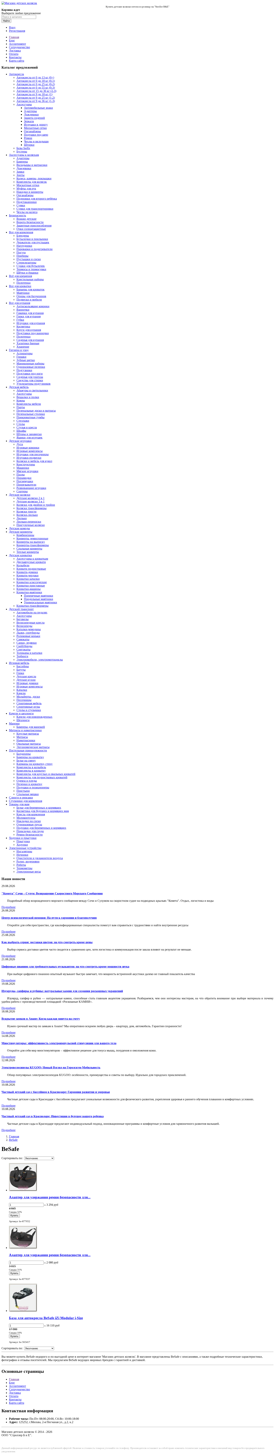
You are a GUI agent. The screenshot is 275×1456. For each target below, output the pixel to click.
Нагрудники (24, 245)
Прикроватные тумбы (30, 417)
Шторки (29, 144)
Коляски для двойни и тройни (35, 504)
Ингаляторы (24, 851)
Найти (6, 20)
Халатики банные (27, 343)
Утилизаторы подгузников (33, 383)
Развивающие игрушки (31, 488)
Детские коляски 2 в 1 (30, 498)
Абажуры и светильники (32, 390)
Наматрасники (25, 740)
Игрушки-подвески (28, 457)
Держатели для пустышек (32, 242)
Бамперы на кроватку (30, 757)
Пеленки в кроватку (29, 784)
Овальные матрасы (28, 743)
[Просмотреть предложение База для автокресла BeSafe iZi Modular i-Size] (23, 1310)
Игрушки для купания (30, 323)
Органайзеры (32, 131)
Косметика (23, 326)
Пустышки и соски (28, 259)
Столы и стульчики (28, 710)
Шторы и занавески (29, 434)
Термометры (24, 868)
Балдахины (23, 753)
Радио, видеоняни (27, 861)
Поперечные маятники (38, 595)
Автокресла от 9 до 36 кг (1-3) (35, 101)
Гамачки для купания (30, 313)
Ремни (28, 138)
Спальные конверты (29, 548)
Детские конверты (20, 531)
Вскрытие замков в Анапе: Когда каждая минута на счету (40, 1018)
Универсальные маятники (40, 602)
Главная (14, 37)
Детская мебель (19, 387)
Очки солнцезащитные (31, 228)
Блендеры (22, 235)
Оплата (13, 54)
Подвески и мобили (29, 299)
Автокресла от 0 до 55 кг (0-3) (35, 87)
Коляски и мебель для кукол (34, 461)
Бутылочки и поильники (32, 239)
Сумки (20, 205)
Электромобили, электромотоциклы (39, 659)
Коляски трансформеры (31, 508)
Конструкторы (25, 464)
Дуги (19, 444)
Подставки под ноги (29, 373)
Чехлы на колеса (26, 212)
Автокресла (16, 74)
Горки (20, 673)
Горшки (21, 356)
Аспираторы (24, 353)
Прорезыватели (26, 484)
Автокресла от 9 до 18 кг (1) (34, 94)
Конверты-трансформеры (32, 545)
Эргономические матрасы (33, 747)
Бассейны (22, 666)
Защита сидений (34, 117)
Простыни (23, 790)
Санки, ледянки (26, 642)
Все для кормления (21, 232)
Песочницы (23, 700)
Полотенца (23, 282)
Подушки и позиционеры (32, 787)
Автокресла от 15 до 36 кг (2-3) (36, 91)
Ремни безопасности (29, 834)
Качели (21, 693)
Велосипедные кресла (30, 622)
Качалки (21, 689)
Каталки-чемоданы (28, 629)
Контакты (15, 57)
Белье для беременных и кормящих (38, 807)
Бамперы (22, 161)
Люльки (21, 518)
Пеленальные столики (30, 414)
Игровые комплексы (29, 451)
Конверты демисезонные (32, 538)
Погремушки (24, 481)
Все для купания (19, 303)
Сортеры (22, 491)
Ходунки (22, 844)
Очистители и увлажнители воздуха (39, 858)
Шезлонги (23, 720)
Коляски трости (26, 511)
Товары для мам (19, 804)
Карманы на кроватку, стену (34, 763)
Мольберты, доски (28, 696)
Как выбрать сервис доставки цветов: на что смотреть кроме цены (47, 942)
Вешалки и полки (27, 397)
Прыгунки (23, 841)
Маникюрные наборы (30, 363)
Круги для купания (28, 329)
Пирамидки (23, 477)
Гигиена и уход (18, 350)
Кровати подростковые (31, 568)
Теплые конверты (27, 552)
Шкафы (21, 430)
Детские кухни (26, 679)
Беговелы (22, 619)
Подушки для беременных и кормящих (41, 827)
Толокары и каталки (29, 652)
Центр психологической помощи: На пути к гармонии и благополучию (49, 917)
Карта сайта (16, 60)
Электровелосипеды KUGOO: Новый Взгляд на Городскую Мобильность (50, 1067)
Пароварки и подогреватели (34, 249)
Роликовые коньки (28, 636)
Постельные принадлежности (28, 750)
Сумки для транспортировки (34, 208)
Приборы (22, 255)
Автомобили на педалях (31, 612)
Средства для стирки (29, 380)
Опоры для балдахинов (31, 296)
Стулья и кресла (26, 427)
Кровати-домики (27, 572)
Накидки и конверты (29, 191)
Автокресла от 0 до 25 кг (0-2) (35, 84)
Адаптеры (30, 111)
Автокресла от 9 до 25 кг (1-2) (35, 97)
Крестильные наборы (30, 279)
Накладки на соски (28, 821)
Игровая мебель (19, 663)
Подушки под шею (36, 134)
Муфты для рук (26, 188)
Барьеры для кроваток (30, 289)
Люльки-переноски (28, 521)
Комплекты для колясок (31, 181)
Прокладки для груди (30, 831)
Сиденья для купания (30, 340)
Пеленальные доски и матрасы (36, 410)
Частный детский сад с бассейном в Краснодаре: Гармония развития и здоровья (55, 1092)
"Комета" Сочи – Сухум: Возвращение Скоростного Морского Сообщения (52, 893)
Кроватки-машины (28, 589)
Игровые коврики (27, 447)
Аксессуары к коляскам (24, 154)
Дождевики (31, 114)
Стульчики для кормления (25, 800)
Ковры (20, 400)
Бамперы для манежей (30, 726)
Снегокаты (23, 649)
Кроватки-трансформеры (32, 605)
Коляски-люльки (27, 514)
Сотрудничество (19, 47)
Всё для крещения (20, 276)
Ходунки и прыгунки (22, 838)
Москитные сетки (35, 128)
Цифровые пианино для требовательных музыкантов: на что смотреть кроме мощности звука (65, 966)
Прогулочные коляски (30, 525)
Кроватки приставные (30, 585)
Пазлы (20, 474)
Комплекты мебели (28, 403)
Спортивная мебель (29, 703)
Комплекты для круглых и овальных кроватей (45, 774)
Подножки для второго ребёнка (36, 198)
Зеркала (29, 121)
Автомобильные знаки (38, 107)
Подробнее (8, 907)
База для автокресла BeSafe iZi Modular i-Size (46, 1318)
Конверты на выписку (30, 541)
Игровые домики (27, 683)
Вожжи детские (26, 218)
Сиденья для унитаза (29, 377)
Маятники (23, 292)
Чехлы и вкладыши (36, 141)
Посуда (21, 252)
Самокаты (22, 639)
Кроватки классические (31, 582)
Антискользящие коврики (32, 306)
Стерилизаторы (26, 262)
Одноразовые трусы (29, 824)
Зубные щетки (25, 360)
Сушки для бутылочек (30, 265)
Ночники (22, 854)
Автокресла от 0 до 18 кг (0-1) (35, 80)
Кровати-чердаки (27, 575)
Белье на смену (26, 760)
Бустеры (21, 151)
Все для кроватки (20, 286)
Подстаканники (26, 202)
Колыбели (22, 565)
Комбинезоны (25, 535)
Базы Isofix (23, 148)
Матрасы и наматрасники (25, 730)
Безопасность (17, 215)
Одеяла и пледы (26, 780)
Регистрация (17, 30)
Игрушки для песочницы (32, 454)
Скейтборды (24, 646)
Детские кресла (26, 676)
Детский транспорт (21, 609)
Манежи (14, 723)
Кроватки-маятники (29, 592)
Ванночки (22, 309)
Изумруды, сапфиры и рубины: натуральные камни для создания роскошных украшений (62, 991)
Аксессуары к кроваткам (32, 558)
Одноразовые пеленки (30, 366)
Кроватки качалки (28, 578)
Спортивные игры (28, 706)
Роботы (21, 864)
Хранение (22, 346)
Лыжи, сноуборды (28, 632)
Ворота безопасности (30, 222)
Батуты (21, 669)
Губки (20, 319)
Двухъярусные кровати (31, 562)
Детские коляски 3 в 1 (30, 501)
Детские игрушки (20, 440)
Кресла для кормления (30, 814)
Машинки (22, 467)
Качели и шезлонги (21, 713)
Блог (12, 40)
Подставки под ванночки (32, 333)
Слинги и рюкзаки (21, 797)
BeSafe (13, 1139)
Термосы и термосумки (31, 269)
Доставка (15, 50)
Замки (20, 171)
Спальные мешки (27, 794)
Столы (20, 424)
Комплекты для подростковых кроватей (41, 777)
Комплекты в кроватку (31, 770)
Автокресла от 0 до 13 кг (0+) (35, 77)
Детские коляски (19, 494)
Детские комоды (19, 528)
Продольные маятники (38, 599)
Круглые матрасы (27, 733)
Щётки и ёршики (27, 272)
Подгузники (24, 370)
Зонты (20, 175)
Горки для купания (28, 316)
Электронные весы (28, 871)
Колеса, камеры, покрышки (33, 178)
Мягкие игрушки (27, 471)
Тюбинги (22, 656)
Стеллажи (22, 420)
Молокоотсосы (25, 817)
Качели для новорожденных (34, 716)
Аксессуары (24, 104)
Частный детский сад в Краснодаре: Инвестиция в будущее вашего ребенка (52, 1116)
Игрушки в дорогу (36, 124)
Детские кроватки (20, 555)
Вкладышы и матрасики (31, 165)
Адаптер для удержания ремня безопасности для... (50, 1197)
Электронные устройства (25, 848)
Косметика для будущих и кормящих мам (42, 811)
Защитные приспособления (33, 225)
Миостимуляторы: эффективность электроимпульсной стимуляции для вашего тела (58, 1043)
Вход (12, 27)
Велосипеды (24, 626)
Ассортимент (17, 43)
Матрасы (22, 737)
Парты (20, 407)
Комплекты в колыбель (31, 767)
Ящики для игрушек (29, 437)
